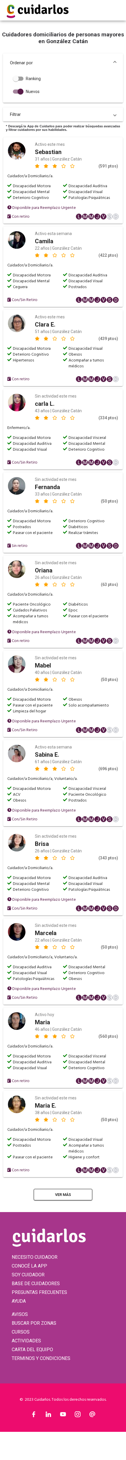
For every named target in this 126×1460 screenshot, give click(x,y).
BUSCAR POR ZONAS (34, 1323)
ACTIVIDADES (26, 1341)
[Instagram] (78, 1415)
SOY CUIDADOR (28, 1275)
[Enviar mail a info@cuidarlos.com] (92, 1415)
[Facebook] (34, 1415)
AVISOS (20, 1314)
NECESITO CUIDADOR (34, 1257)
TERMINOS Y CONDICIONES (41, 1358)
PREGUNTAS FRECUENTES (39, 1292)
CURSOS (21, 1332)
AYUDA (19, 1301)
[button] (63, 62)
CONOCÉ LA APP (29, 1266)
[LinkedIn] (48, 1415)
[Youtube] (63, 1415)
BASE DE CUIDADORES (36, 1283)
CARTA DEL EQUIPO (32, 1349)
